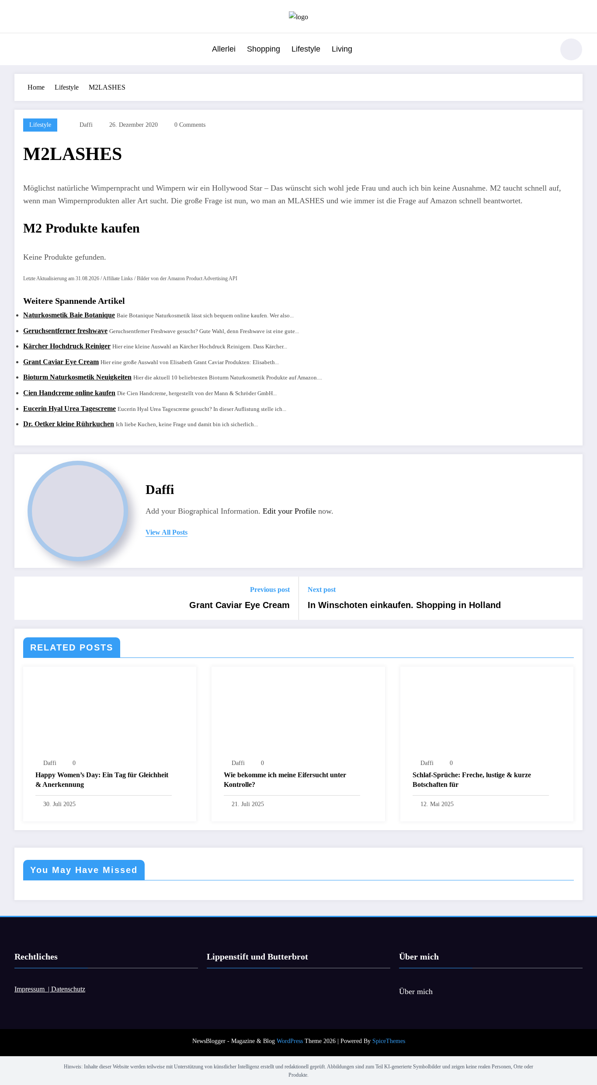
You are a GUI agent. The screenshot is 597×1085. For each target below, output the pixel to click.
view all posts (166, 532)
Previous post (270, 589)
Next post (322, 589)
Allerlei (224, 49)
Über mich (416, 991)
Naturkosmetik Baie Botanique (69, 315)
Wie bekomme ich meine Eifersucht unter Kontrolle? (285, 779)
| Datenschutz (66, 989)
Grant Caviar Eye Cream (61, 361)
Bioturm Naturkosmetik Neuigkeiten (77, 377)
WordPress (290, 1041)
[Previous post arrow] (26, 598)
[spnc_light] (571, 49)
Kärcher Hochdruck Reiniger (67, 346)
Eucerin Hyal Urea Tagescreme (69, 408)
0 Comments (189, 125)
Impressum (31, 989)
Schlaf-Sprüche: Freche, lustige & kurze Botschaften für (472, 779)
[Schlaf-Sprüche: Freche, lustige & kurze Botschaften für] (487, 714)
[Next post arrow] (570, 598)
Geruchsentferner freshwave (65, 330)
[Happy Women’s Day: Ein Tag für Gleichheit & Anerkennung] (109, 714)
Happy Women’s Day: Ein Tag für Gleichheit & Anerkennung (101, 779)
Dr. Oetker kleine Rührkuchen (68, 424)
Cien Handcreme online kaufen (69, 392)
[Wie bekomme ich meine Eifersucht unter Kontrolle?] (298, 714)
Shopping (263, 49)
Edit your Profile (289, 511)
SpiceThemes (388, 1041)
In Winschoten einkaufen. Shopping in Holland (404, 605)
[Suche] (543, 51)
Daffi (86, 125)
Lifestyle (306, 49)
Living (342, 49)
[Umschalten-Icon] (21, 50)
